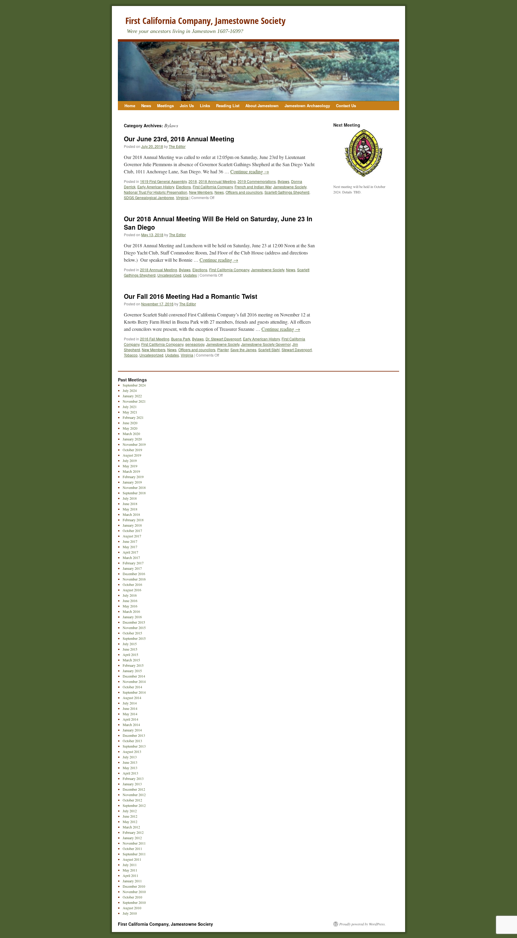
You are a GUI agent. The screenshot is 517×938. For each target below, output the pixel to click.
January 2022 (132, 395)
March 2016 (131, 611)
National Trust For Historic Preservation (155, 192)
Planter (223, 349)
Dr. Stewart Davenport (223, 338)
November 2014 (134, 681)
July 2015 (130, 643)
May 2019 (130, 465)
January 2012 (132, 837)
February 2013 (133, 778)
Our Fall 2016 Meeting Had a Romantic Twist (190, 296)
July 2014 (130, 703)
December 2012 (134, 789)
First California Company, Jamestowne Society (205, 20)
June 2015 (130, 649)
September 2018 (134, 492)
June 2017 (130, 541)
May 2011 (130, 870)
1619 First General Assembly (163, 181)
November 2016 (134, 579)
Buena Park (180, 338)
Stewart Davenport (297, 349)
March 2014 (131, 724)
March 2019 (131, 471)
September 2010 (134, 902)
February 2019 (133, 476)
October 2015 (132, 633)
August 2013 (132, 751)
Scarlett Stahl (269, 349)
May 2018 (130, 509)
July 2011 (130, 864)
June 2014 (130, 708)
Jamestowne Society (289, 186)
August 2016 (132, 589)
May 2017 (130, 546)
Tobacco (131, 354)
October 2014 (132, 686)
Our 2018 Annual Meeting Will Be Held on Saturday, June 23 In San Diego (218, 222)
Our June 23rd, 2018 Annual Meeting (179, 138)
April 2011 (130, 875)
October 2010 (132, 897)
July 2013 (130, 756)
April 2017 (130, 552)
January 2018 (132, 525)
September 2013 (134, 746)
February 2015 (133, 665)
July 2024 (130, 390)
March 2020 (131, 433)
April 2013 (130, 773)
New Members (201, 192)
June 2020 (130, 422)
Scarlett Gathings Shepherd (286, 192)
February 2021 (133, 417)
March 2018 (131, 514)
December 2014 (134, 676)
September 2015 (134, 638)
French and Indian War (253, 186)
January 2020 (132, 439)
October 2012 (132, 800)
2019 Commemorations (257, 181)
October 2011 (132, 848)
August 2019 (132, 455)
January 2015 (132, 670)
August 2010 (132, 907)
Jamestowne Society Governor (266, 344)
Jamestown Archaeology (307, 105)
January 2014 (132, 730)
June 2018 (130, 503)
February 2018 (133, 519)
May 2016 (130, 606)
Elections (183, 186)
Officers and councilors (244, 192)
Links (205, 105)
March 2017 (131, 557)
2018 (192, 181)
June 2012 (130, 816)
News (146, 105)
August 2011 (132, 859)
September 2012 (134, 805)
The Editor (177, 146)
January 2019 (132, 482)
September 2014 (134, 692)
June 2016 (130, 600)
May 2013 (130, 767)
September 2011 (134, 853)
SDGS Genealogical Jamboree (149, 197)
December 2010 (134, 886)
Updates (190, 275)
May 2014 (130, 713)
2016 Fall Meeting (154, 338)
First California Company (213, 186)
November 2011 (134, 843)
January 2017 (132, 568)
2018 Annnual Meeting (217, 181)
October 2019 (132, 449)
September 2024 (134, 385)
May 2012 (130, 821)
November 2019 (134, 444)
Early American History (155, 186)
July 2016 (130, 595)
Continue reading (249, 171)
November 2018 (134, 487)
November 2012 (134, 794)
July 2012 (130, 810)
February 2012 (133, 832)
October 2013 (132, 740)
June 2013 (130, 762)
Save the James (243, 349)
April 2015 (130, 654)
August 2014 (132, 697)
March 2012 (131, 827)
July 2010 (130, 913)
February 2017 (133, 562)
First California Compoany (162, 344)
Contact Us (346, 105)
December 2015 (134, 622)
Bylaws (283, 181)
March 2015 (131, 659)
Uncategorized (169, 275)
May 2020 (130, 428)
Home (129, 105)
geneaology (194, 344)
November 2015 (134, 627)
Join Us (187, 105)
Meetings (165, 105)
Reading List (227, 105)
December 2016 (134, 573)
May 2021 (130, 412)
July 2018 (130, 498)
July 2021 (130, 406)
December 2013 (134, 735)
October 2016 (132, 584)
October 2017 (132, 530)
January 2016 (132, 616)
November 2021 (134, 401)
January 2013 (132, 783)
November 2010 (134, 891)
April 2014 (130, 719)
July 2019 (130, 460)
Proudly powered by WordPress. (362, 924)
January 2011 (132, 880)
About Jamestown (262, 105)
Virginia (182, 197)
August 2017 (132, 536)
